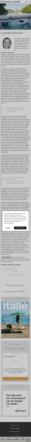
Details (8, 228)
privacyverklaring (8, 223)
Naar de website (20, 228)
